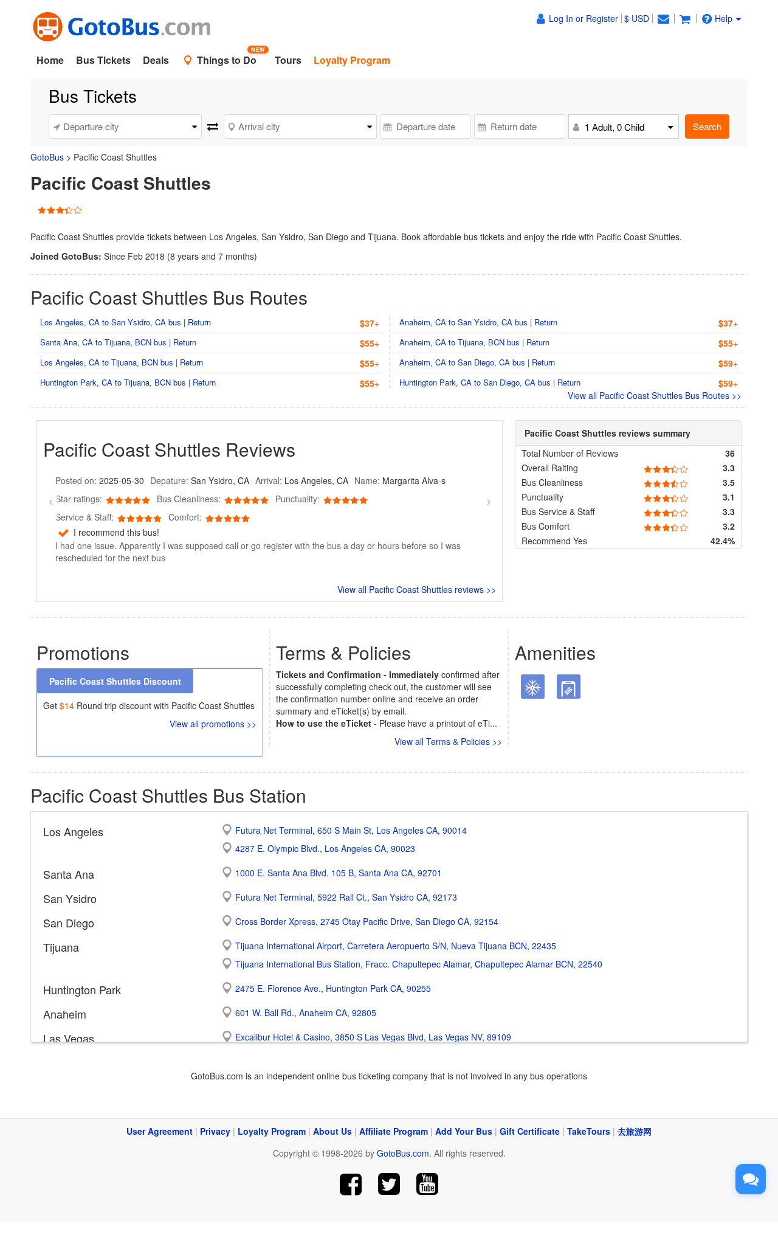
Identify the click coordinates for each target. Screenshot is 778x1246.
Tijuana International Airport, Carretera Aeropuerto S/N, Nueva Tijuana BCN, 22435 (395, 946)
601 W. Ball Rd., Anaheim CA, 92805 (305, 1012)
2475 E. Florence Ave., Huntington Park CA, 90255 (333, 988)
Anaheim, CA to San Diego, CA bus (462, 362)
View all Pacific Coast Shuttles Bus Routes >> (655, 395)
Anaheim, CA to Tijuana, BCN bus (459, 342)
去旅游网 (635, 1131)
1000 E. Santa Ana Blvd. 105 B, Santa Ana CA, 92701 (338, 873)
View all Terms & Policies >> (447, 741)
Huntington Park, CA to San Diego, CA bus (475, 382)
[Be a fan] (351, 1184)
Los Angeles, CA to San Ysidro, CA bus (110, 322)
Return (199, 322)
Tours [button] (288, 60)
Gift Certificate (530, 1131)
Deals (156, 60)
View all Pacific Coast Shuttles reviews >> (416, 589)
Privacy (215, 1131)
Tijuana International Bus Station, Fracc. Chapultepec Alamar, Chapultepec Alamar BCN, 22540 (418, 964)
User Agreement (159, 1131)
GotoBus (47, 157)
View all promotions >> (213, 724)
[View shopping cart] (685, 18)
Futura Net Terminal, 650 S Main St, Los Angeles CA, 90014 (351, 830)
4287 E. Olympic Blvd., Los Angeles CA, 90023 (325, 848)
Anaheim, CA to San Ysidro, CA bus (463, 322)
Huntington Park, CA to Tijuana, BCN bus (113, 382)
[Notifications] (663, 18)
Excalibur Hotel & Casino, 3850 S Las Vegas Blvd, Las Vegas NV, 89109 (373, 1037)
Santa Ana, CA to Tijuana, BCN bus (103, 342)
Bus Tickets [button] (103, 60)
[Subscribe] (427, 1184)
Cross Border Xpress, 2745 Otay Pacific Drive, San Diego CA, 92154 (366, 921)
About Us (332, 1131)
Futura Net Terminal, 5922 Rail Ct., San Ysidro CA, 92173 (346, 897)
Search (707, 126)
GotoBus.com (403, 1153)
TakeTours (588, 1131)
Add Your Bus (463, 1131)
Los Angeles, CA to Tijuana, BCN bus (106, 362)
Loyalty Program (272, 1131)
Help (723, 18)
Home (50, 60)
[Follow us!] (389, 1184)
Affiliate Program (393, 1131)
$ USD (636, 18)
